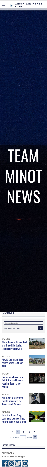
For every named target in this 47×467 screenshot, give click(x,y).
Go (35, 437)
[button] (4, 5)
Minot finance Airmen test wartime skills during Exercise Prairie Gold (14, 345)
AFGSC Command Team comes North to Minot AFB (13, 363)
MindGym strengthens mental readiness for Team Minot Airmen (12, 401)
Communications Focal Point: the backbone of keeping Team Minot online (12, 382)
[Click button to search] (40, 328)
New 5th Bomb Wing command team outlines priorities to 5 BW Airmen (14, 418)
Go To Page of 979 (21, 437)
